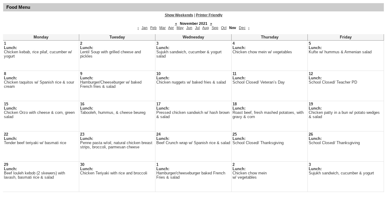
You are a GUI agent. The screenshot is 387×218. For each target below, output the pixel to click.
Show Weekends (179, 15)
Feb (153, 28)
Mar (162, 28)
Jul (197, 28)
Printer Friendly (209, 15)
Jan (144, 28)
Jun (189, 28)
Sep (215, 28)
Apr (171, 28)
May (180, 28)
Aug (205, 28)
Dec (242, 28)
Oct (223, 28)
